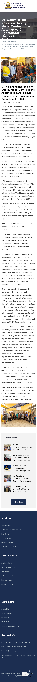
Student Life (5, 622)
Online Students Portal (8, 576)
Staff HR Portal (6, 571)
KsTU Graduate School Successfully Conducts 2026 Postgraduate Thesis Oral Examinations (22, 459)
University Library (7, 543)
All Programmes (6, 525)
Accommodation (6, 613)
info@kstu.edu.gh (11, 651)
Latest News (11, 42)
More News (18, 502)
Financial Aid (5, 617)
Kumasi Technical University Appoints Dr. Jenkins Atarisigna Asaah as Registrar (22, 469)
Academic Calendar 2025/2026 (11, 530)
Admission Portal (6, 563)
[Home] (14, 5)
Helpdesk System (7, 580)
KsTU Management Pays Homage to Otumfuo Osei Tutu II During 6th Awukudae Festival (22, 449)
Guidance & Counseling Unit (10, 626)
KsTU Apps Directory (8, 584)
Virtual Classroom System (9, 547)
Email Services (5, 534)
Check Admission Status (9, 567)
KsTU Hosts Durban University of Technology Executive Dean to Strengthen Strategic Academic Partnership (22, 491)
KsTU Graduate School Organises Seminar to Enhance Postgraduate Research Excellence (21, 480)
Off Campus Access (7, 538)
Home (4, 42)
